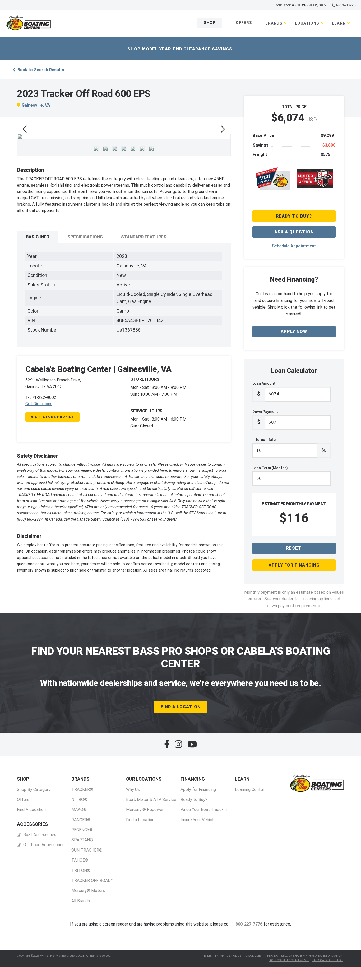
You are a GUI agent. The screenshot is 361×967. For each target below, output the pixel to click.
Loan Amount (263, 389)
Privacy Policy (230, 955)
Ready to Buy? (194, 799)
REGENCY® (82, 829)
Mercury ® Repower (145, 809)
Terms (207, 955)
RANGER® (81, 819)
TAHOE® (79, 860)
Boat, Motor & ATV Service (151, 799)
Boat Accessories (39, 834)
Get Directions (38, 403)
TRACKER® (82, 789)
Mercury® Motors (88, 890)
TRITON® (80, 870)
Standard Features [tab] (143, 236)
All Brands (80, 900)
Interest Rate (289, 445)
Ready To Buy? (294, 216)
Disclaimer (254, 955)
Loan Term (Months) (270, 468)
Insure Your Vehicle (198, 819)
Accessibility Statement (289, 960)
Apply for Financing (294, 565)
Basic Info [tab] (37, 236)
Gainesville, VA (36, 105)
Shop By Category (33, 789)
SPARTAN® (82, 839)
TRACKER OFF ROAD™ (92, 880)
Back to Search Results (40, 69)
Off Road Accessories (43, 844)
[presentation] (24, 129)
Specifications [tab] (85, 236)
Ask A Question (294, 231)
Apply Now (294, 331)
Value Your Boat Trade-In (204, 809)
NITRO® (79, 799)
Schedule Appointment (294, 245)
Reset (294, 548)
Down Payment (265, 417)
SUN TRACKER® (87, 850)
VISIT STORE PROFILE (52, 417)
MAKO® (79, 809)
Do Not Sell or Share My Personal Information (305, 955)
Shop (210, 23)
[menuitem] (33, 794)
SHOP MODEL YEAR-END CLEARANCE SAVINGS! (180, 48)
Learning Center (249, 789)
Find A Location (181, 706)
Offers (244, 23)
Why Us (133, 789)
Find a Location (140, 819)
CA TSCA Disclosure (327, 960)
